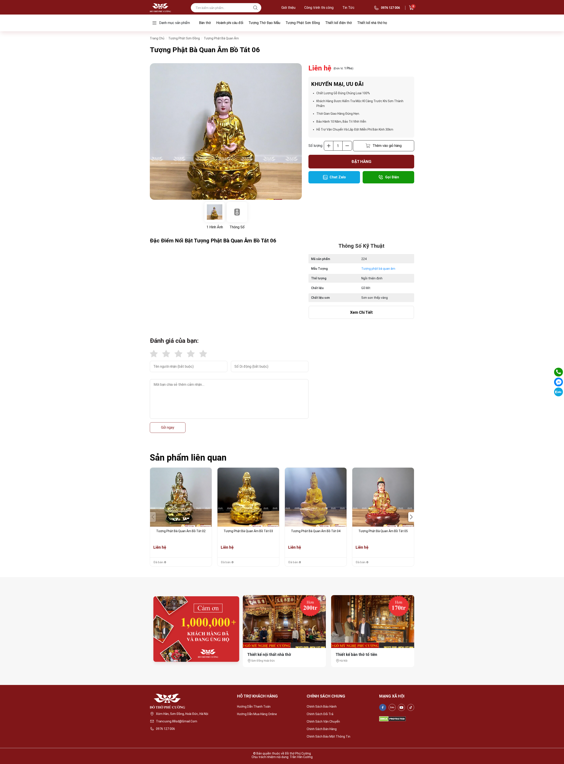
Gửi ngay (167, 427)
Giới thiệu (288, 7)
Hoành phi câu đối (229, 23)
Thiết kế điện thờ (338, 23)
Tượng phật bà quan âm (378, 268)
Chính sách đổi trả (320, 714)
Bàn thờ (205, 23)
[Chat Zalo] (558, 392)
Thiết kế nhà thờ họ (372, 23)
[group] (226, 131)
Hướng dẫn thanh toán (254, 706)
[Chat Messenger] (558, 382)
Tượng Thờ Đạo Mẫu (264, 23)
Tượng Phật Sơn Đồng (303, 23)
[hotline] (558, 372)
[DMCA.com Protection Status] (392, 719)
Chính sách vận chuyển (323, 721)
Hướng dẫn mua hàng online (257, 714)
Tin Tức (348, 7)
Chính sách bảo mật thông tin (328, 736)
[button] (411, 517)
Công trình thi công (319, 7)
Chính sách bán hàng (322, 729)
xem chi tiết (361, 312)
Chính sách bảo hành (322, 706)
